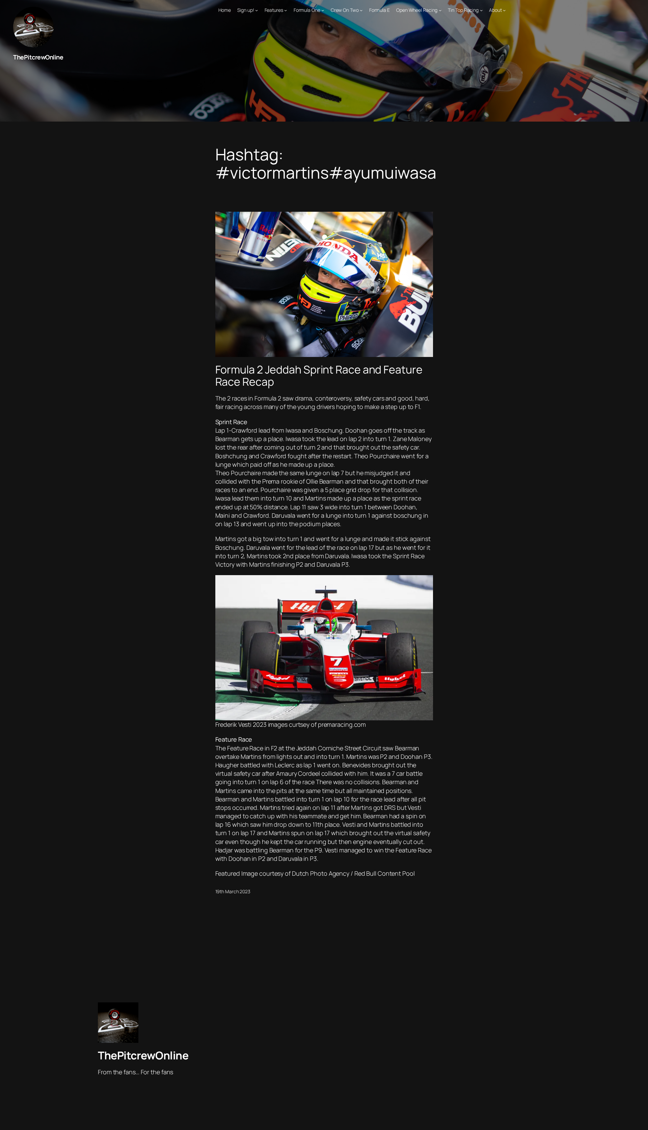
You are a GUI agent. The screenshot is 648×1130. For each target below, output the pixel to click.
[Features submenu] (285, 10)
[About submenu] (504, 10)
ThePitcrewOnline (38, 57)
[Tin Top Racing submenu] (481, 10)
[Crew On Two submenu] (361, 10)
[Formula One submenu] (322, 10)
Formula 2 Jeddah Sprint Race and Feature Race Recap (319, 375)
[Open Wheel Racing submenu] (440, 10)
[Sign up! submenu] (256, 10)
